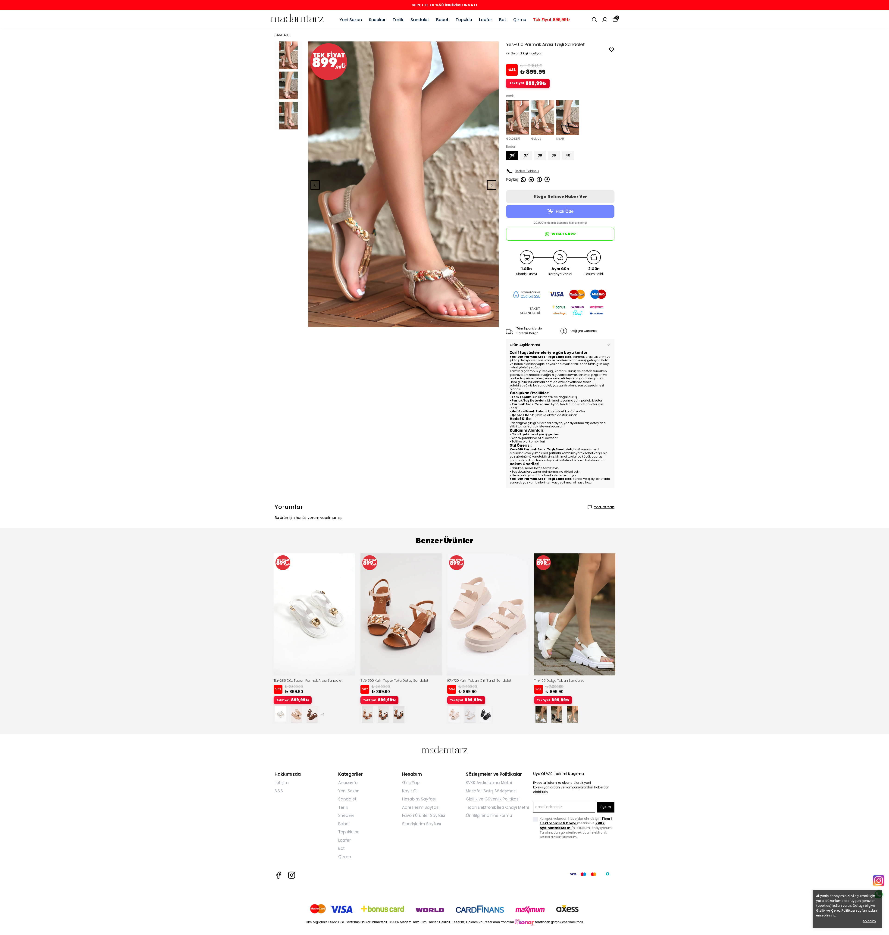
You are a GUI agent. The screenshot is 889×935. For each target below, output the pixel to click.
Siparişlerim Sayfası (421, 824)
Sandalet (419, 19)
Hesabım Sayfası (419, 799)
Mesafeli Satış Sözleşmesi (491, 791)
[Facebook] (278, 875)
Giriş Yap (410, 782)
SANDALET (283, 34)
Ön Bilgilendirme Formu (489, 815)
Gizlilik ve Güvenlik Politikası (493, 799)
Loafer (485, 19)
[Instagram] (291, 875)
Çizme (519, 19)
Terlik (398, 19)
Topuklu (464, 19)
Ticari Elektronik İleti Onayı (576, 820)
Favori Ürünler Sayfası (423, 815)
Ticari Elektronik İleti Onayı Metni (497, 807)
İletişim (282, 782)
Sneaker (377, 19)
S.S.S (279, 791)
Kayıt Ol (409, 791)
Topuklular (348, 832)
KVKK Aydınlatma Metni (489, 782)
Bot (502, 19)
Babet (442, 19)
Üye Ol (606, 807)
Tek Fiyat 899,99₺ (551, 19)
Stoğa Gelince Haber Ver (560, 196)
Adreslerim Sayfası (420, 807)
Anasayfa (348, 782)
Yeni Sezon (351, 19)
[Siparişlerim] (605, 19)
